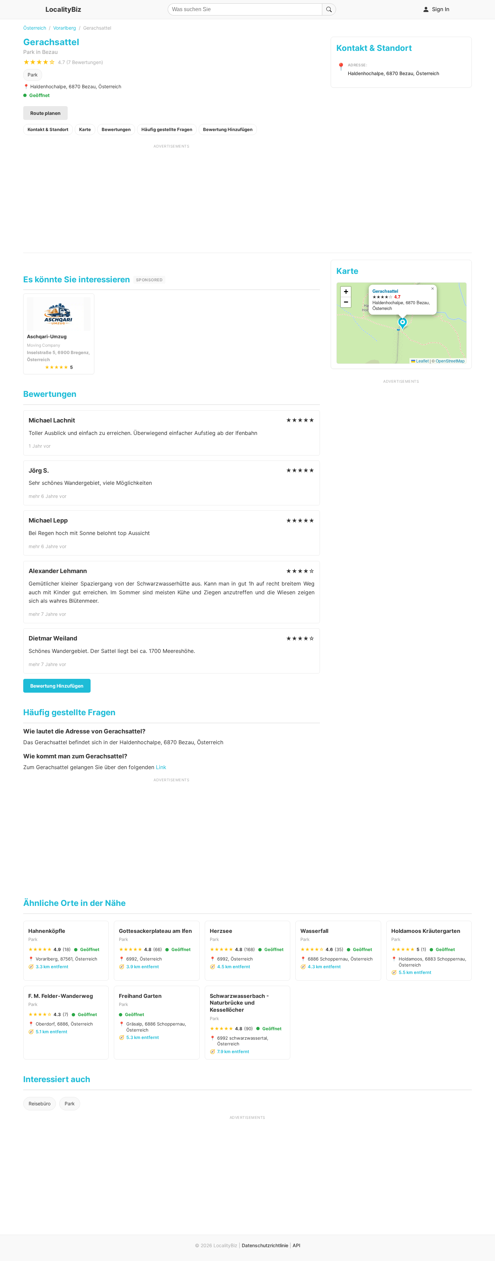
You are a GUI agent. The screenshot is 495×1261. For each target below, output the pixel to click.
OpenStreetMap (450, 361)
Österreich (34, 28)
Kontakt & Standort (48, 129)
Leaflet (422, 361)
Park (33, 74)
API (296, 1245)
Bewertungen (116, 129)
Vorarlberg (64, 28)
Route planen (45, 113)
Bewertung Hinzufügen (228, 129)
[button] (403, 324)
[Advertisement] (171, 196)
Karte (85, 129)
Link (161, 767)
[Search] (329, 9)
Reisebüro (40, 1103)
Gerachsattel (385, 291)
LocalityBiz (63, 9)
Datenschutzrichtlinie (265, 1245)
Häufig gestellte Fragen (166, 129)
